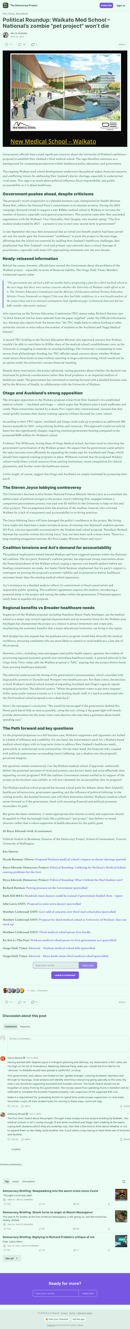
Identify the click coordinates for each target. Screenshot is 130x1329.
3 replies (15, 1149)
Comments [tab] (11, 1026)
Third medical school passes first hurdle (65, 932)
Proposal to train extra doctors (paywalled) (54, 904)
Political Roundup (15, 13)
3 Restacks (42, 990)
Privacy (64, 1313)
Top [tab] (7, 1181)
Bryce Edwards (19, 33)
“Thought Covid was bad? (17, 1195)
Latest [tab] (15, 1181)
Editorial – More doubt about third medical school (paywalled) (68, 956)
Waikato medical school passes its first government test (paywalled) (73, 940)
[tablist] (17, 1026)
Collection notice (84, 1313)
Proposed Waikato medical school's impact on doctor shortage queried (80, 859)
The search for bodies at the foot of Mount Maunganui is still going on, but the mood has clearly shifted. (54, 1218)
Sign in (120, 5)
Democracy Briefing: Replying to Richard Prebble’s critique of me (48, 1237)
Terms (72, 1313)
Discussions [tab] (28, 1181)
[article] (65, 1197)
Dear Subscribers (13, 1241)
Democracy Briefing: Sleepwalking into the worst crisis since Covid (50, 1191)
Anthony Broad (16, 1113)
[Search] (124, 1181)
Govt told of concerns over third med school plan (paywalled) (77, 912)
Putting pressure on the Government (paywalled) (57, 888)
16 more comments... (11, 1164)
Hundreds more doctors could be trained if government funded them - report (74, 896)
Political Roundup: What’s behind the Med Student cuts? (86, 880)
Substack (51, 1325)
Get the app (78, 1319)
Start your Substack (58, 1319)
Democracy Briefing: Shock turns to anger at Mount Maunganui (48, 1212)
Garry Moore (15, 1057)
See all (9, 1258)
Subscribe (106, 5)
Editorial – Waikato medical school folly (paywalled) (61, 948)
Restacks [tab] (25, 1026)
